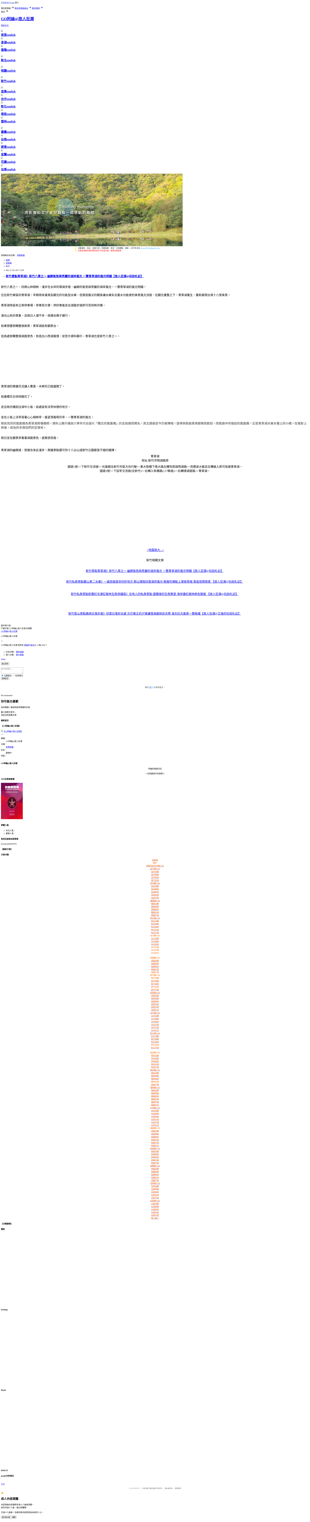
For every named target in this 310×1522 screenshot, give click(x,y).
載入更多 (5, 664)
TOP (3, 1484)
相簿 (8, 260)
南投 (8, 114)
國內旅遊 (20, 652)
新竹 (8, 81)
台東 (8, 169)
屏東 (8, 146)
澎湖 (8, 42)
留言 (32, 645)
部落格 (9, 263)
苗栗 (8, 91)
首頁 (8, 34)
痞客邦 (27, 645)
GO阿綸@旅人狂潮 (17, 19)
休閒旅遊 (21, 255)
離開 (14, 1517)
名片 (8, 266)
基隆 (8, 49)
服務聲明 (178, 1488)
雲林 (8, 121)
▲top (3, 659)
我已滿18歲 (6, 1517)
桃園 (8, 70)
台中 (8, 99)
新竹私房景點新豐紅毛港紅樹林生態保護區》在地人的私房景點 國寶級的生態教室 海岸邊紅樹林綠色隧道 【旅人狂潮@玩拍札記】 (154, 594)
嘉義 (8, 131)
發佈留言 (5, 678)
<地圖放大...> (155, 550)
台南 (8, 139)
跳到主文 (5, 25)
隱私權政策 (169, 1488)
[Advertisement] (73, 363)
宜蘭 (8, 154)
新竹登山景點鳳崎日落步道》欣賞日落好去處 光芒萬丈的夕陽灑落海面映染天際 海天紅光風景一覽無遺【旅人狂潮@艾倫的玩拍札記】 (154, 613)
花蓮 (8, 161)
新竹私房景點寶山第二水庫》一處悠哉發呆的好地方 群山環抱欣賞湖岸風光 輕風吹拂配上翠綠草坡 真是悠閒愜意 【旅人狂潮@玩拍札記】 (154, 581)
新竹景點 (20, 655)
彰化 (8, 106)
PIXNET (137, 1488)
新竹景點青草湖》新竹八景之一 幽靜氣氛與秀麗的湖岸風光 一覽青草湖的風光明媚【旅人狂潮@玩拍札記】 (75, 276)
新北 (8, 60)
